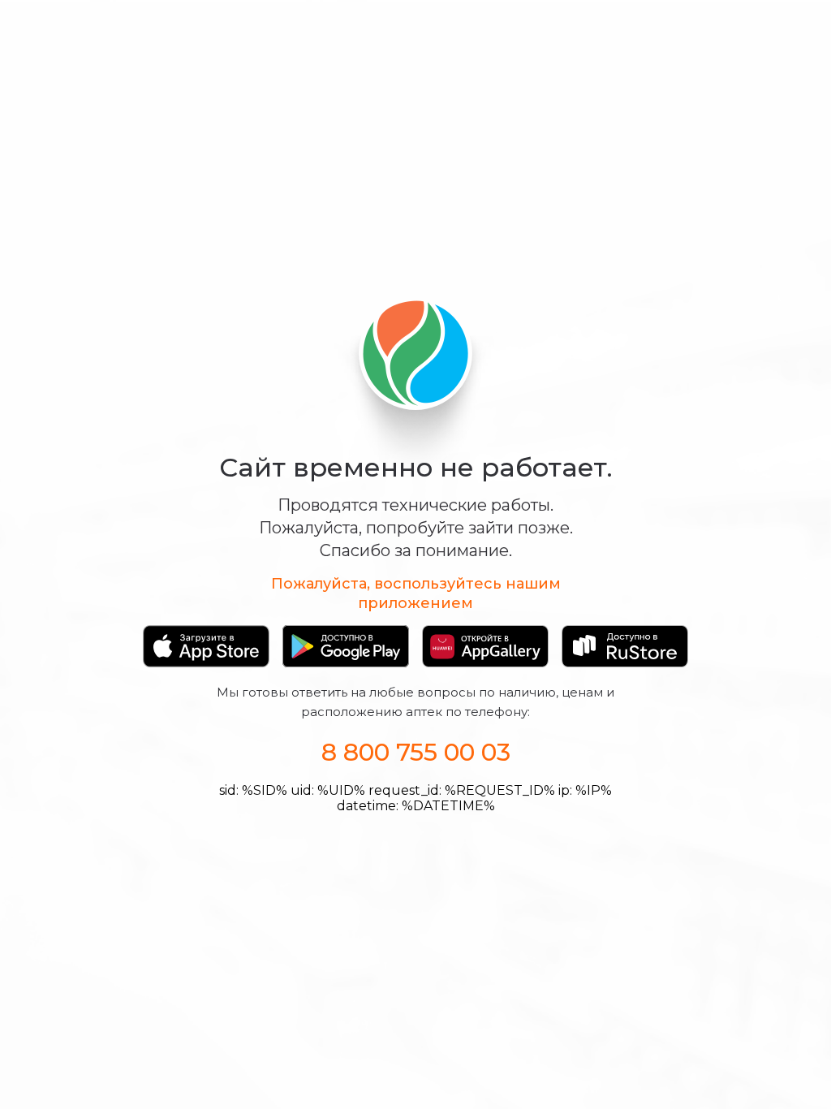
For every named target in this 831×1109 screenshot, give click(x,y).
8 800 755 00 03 (415, 752)
